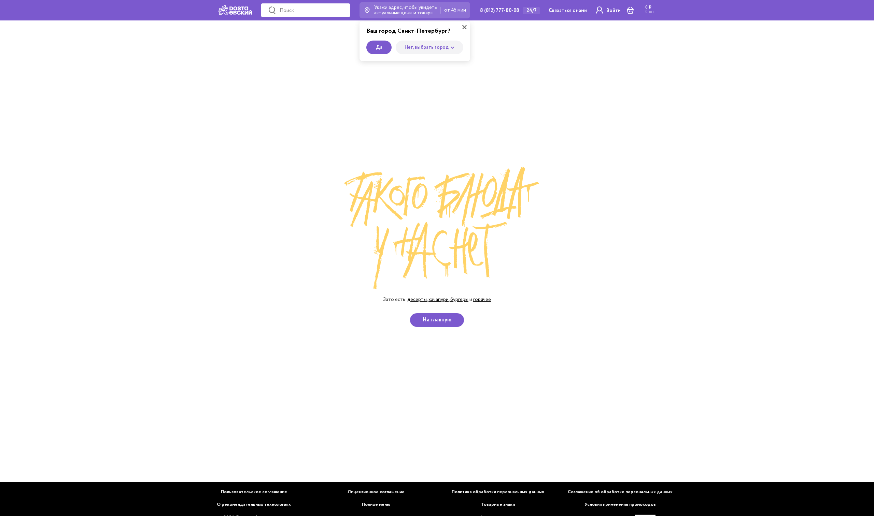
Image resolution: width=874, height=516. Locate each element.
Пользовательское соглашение (254, 492)
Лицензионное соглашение (376, 492)
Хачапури (438, 299)
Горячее (482, 299)
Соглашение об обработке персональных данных (620, 492)
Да (379, 47)
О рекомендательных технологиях (254, 504)
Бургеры (459, 299)
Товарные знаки (498, 504)
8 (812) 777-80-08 (499, 10)
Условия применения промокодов (620, 504)
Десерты (417, 299)
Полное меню (376, 504)
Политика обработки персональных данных (498, 492)
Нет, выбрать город (427, 47)
